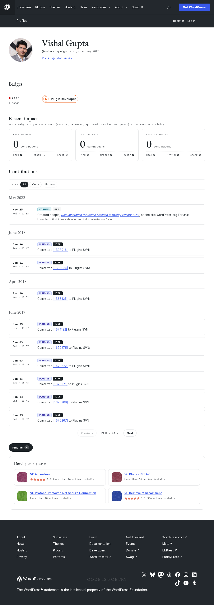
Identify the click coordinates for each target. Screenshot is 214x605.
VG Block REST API (137, 474)
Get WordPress (194, 7)
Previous (87, 433)
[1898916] (60, 249)
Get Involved (135, 537)
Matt (167, 543)
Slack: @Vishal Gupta (57, 58)
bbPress (169, 550)
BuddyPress (172, 557)
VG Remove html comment (143, 493)
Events (130, 543)
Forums (50, 184)
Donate (133, 550)
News (20, 543)
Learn (93, 537)
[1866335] (60, 298)
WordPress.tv (100, 557)
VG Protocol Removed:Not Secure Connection (63, 493)
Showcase (60, 537)
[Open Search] (169, 7)
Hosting (22, 550)
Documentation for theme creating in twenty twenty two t (100, 215)
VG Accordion (40, 474)
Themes (58, 543)
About (21, 537)
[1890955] (60, 268)
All (24, 184)
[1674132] (60, 329)
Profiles (22, 20)
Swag (131, 557)
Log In (191, 20)
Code (35, 184)
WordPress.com (175, 537)
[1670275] (60, 347)
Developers (97, 550)
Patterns (59, 557)
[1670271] (60, 384)
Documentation (100, 543)
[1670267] (60, 420)
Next (130, 433)
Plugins (20, 447)
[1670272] (60, 366)
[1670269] (60, 402)
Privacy (22, 557)
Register (178, 20)
